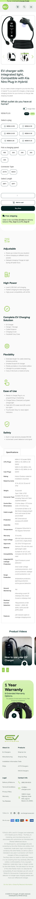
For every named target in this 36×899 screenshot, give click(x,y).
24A (22, 152)
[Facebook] (14, 813)
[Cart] (17, 6)
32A (13, 152)
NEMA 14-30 (11, 133)
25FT (4, 184)
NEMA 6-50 (28, 126)
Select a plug (6, 120)
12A (4, 160)
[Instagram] (11, 813)
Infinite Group (22, 895)
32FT (13, 184)
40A (4, 152)
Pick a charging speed (10, 148)
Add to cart (20, 202)
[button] (32, 57)
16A (31, 152)
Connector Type (7, 167)
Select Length (6, 179)
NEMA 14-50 (11, 126)
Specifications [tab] (12, 452)
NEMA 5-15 (28, 140)
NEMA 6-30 (28, 133)
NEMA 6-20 (10, 140)
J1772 (5, 172)
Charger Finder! (24, 1)
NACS (13, 172)
